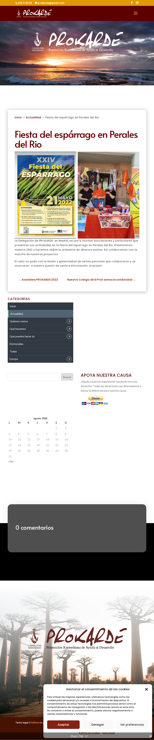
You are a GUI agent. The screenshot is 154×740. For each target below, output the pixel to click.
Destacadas (16, 343)
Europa (14, 358)
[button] (146, 689)
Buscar (67, 377)
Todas (13, 351)
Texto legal (22, 722)
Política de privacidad (42, 722)
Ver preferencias (132, 725)
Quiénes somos (19, 321)
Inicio (13, 306)
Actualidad (16, 313)
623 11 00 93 (25, 3)
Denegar (97, 725)
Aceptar (63, 725)
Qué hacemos (18, 328)
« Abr (11, 461)
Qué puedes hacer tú (22, 336)
